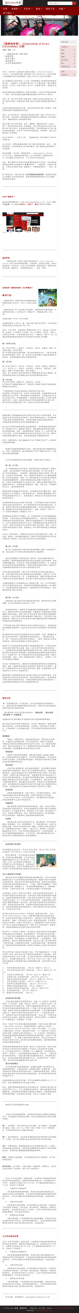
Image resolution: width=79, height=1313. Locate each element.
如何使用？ (11, 61)
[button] (76, 25)
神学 (63, 50)
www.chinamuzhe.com (43, 1310)
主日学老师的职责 (14, 63)
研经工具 (50, 9)
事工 (63, 63)
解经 (63, 53)
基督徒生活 (65, 66)
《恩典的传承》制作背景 (17, 54)
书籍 (62, 9)
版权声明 (10, 56)
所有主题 (64, 42)
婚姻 (63, 57)
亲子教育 (64, 60)
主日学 (28, 9)
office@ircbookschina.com (63, 1308)
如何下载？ (11, 59)
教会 (39, 9)
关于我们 (9, 13)
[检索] (74, 3)
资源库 (16, 9)
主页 (5, 9)
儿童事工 (64, 75)
